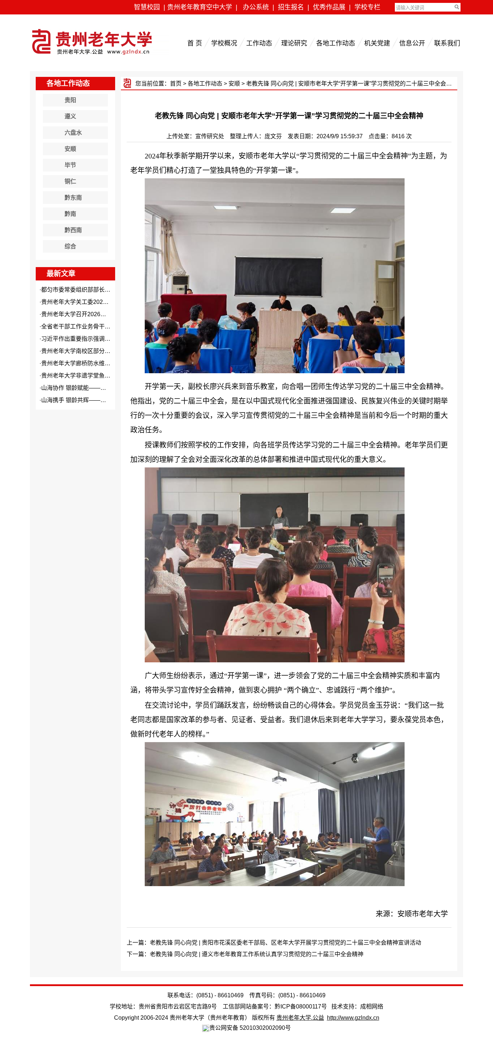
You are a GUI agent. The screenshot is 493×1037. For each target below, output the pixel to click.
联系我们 (447, 43)
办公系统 (256, 7)
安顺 (234, 83)
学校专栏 (367, 7)
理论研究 (294, 43)
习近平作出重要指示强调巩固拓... (83, 339)
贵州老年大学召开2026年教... (78, 314)
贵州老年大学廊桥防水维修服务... (83, 363)
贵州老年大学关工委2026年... (78, 302)
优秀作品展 (329, 7)
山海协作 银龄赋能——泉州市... (81, 388)
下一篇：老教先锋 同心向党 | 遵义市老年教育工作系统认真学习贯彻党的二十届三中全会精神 (245, 954)
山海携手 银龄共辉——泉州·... (79, 400)
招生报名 (291, 7)
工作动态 (259, 43)
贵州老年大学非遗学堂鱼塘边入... (83, 375)
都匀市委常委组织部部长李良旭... (83, 290)
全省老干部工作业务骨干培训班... (83, 326)
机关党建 (377, 43)
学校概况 (224, 43)
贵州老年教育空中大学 (199, 7)
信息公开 (412, 43)
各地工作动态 (335, 43)
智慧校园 (147, 7)
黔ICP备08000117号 (301, 1006)
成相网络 (371, 1006)
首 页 (194, 43)
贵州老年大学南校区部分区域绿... (83, 351)
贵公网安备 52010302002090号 (250, 1028)
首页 (176, 83)
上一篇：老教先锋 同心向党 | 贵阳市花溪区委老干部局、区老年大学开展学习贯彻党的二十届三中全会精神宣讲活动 (274, 943)
